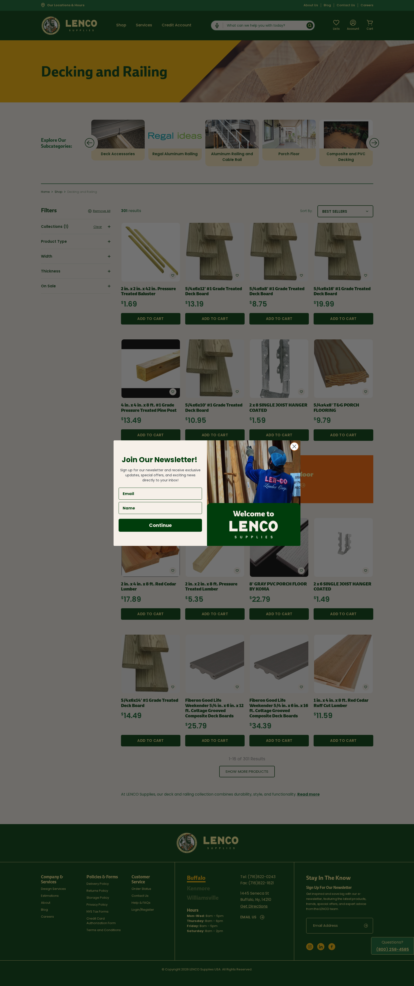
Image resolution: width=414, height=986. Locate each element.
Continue (160, 525)
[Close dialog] (294, 446)
